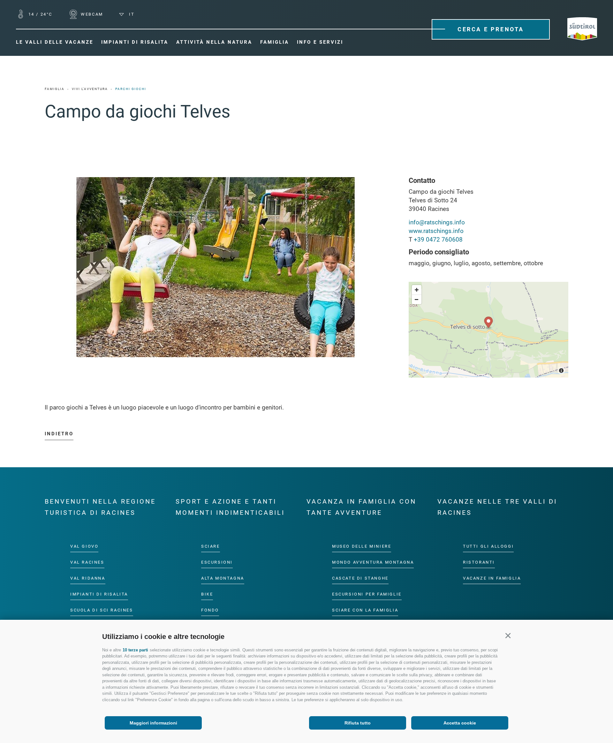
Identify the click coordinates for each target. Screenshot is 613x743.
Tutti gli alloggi (488, 546)
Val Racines (87, 562)
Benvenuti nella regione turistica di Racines (100, 507)
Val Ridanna (87, 578)
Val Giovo (84, 546)
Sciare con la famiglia (365, 610)
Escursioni (217, 562)
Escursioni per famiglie (367, 594)
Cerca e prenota (491, 29)
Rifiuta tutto (357, 722)
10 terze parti (135, 650)
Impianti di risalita (99, 594)
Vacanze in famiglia (492, 578)
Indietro (59, 434)
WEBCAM (91, 14)
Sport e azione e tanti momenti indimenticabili (230, 507)
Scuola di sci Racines (101, 610)
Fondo (210, 610)
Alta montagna (222, 578)
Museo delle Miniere (361, 546)
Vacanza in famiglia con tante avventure (361, 507)
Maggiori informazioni (153, 722)
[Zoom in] (416, 290)
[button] (508, 636)
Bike (207, 594)
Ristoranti (479, 562)
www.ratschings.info (436, 231)
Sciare (210, 546)
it (130, 14)
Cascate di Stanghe (360, 578)
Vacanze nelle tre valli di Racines (497, 507)
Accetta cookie (459, 722)
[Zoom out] (416, 299)
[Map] (488, 330)
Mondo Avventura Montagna (373, 562)
